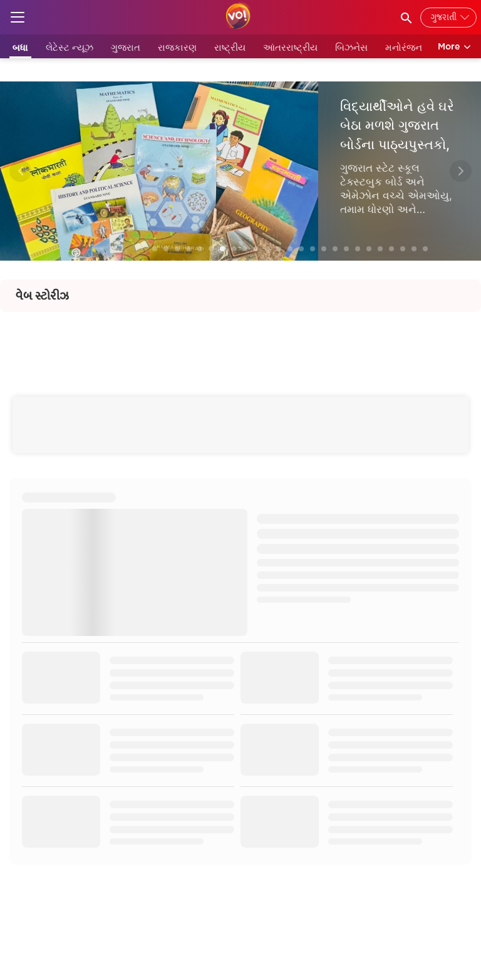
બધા (20, 47)
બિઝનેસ (351, 47)
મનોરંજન (403, 47)
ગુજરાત (125, 47)
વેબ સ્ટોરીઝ (42, 296)
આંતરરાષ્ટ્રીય (290, 47)
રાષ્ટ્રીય (230, 47)
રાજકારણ (177, 47)
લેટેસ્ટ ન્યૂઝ (69, 47)
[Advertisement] (240, 340)
